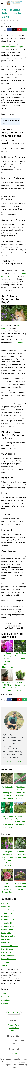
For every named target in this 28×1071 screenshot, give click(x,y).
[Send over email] (24, 29)
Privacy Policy (7, 997)
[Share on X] (14, 29)
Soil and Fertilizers (8, 959)
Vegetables (5, 962)
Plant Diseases (7, 949)
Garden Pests (6, 913)
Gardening (5, 916)
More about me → (14, 761)
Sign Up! (7, 1041)
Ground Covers (7, 929)
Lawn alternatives (8, 936)
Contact (4, 1003)
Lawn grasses (6, 942)
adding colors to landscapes (12, 47)
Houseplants (6, 933)
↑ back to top (14, 1013)
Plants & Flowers (8, 956)
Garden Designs (7, 910)
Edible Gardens (7, 907)
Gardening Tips (7, 923)
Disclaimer (5, 1000)
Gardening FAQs (7, 920)
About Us (14, 1031)
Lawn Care (5, 939)
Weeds (4, 965)
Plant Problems (7, 952)
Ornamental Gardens (9, 946)
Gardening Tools (7, 926)
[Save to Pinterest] (19, 29)
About (3, 994)
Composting (6, 903)
